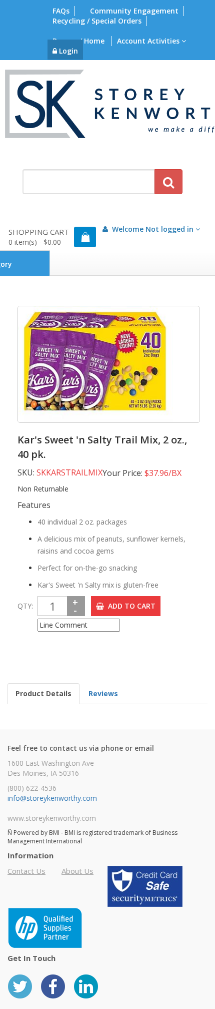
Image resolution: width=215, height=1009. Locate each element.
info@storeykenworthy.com (52, 798)
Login (67, 51)
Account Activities (149, 41)
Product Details (44, 693)
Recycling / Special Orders (97, 21)
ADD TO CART (130, 606)
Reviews (103, 693)
